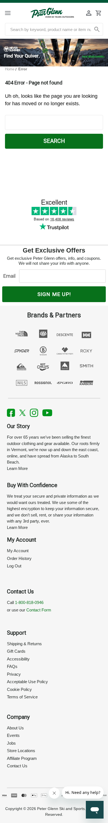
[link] (54, 52)
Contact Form (38, 610)
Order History (19, 558)
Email (10, 276)
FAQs (12, 666)
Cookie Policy (19, 689)
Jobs (11, 743)
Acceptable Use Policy (27, 681)
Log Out (14, 566)
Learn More (17, 468)
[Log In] (89, 13)
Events (13, 735)
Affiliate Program (22, 758)
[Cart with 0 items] (98, 13)
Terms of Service (22, 697)
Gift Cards (16, 651)
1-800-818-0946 (29, 602)
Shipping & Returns (24, 643)
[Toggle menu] (12, 12)
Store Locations (21, 750)
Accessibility (18, 659)
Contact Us (17, 765)
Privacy (14, 674)
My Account (18, 550)
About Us (15, 728)
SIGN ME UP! (54, 294)
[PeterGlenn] (52, 12)
